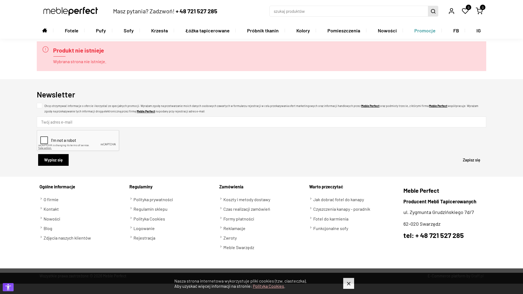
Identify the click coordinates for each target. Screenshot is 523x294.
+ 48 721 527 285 (196, 10)
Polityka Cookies (268, 286)
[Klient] (451, 11)
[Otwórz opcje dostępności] (8, 287)
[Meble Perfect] (70, 11)
